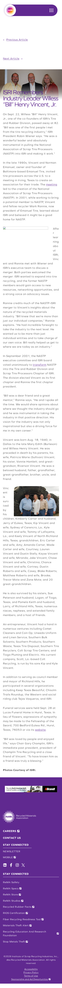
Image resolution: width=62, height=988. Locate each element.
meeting (51, 184)
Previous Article (17, 39)
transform (39, 364)
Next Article (11, 58)
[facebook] (5, 865)
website (40, 729)
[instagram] (17, 865)
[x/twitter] (23, 865)
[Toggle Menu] (51, 10)
